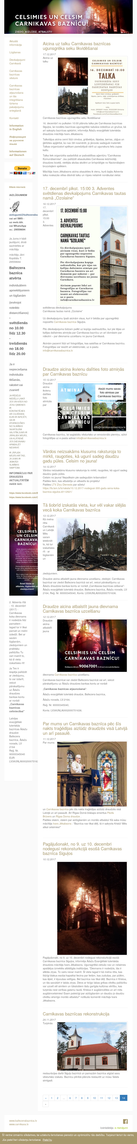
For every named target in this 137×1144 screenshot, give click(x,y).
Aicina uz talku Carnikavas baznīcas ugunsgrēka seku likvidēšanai (77, 45)
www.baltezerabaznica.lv (23, 1120)
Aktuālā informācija (15, 42)
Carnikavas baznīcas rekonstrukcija (76, 1013)
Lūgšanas (15, 52)
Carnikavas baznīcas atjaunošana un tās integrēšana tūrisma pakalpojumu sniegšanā (16, 98)
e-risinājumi (121, 1128)
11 (101, 1098)
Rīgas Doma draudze (68, 816)
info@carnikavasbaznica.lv (58, 350)
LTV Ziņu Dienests (62, 484)
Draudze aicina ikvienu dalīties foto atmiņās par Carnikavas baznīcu (83, 371)
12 (109, 1098)
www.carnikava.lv (19, 1124)
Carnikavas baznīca (65, 322)
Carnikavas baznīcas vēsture (15, 74)
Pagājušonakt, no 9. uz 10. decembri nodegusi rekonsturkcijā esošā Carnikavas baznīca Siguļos (82, 848)
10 (94, 1098)
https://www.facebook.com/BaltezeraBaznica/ (32, 492)
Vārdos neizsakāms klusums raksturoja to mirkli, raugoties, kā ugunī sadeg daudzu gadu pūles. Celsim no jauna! (82, 456)
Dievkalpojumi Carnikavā (17, 61)
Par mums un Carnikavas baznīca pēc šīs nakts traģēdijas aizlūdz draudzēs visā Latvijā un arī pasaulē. (85, 728)
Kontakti (14, 118)
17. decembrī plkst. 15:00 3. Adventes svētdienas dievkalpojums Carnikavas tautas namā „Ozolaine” (84, 193)
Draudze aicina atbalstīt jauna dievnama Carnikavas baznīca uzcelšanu (80, 608)
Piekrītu (47, 1139)
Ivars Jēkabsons (62, 823)
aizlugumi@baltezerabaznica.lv (28, 214)
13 (116, 1098)
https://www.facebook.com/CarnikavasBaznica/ (33, 497)
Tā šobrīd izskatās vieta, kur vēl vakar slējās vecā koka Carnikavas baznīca (84, 507)
